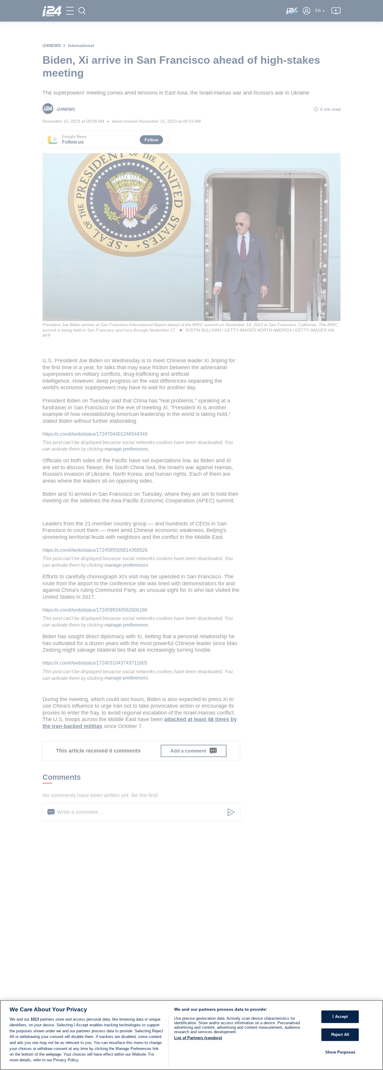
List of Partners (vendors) (198, 1038)
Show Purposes (340, 1052)
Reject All (340, 1034)
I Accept (340, 1016)
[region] (191, 1035)
